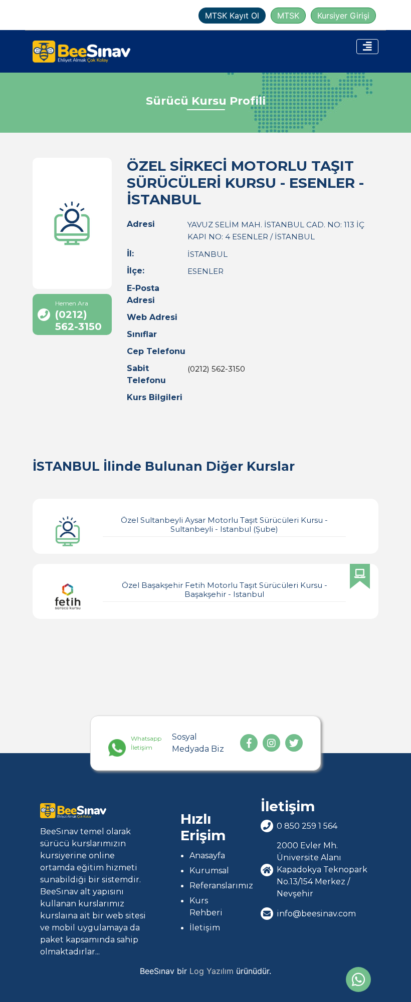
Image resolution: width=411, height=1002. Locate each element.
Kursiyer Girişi (343, 16)
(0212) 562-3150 (216, 369)
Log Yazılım (211, 971)
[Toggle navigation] (367, 46)
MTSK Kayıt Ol (232, 16)
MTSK (288, 16)
